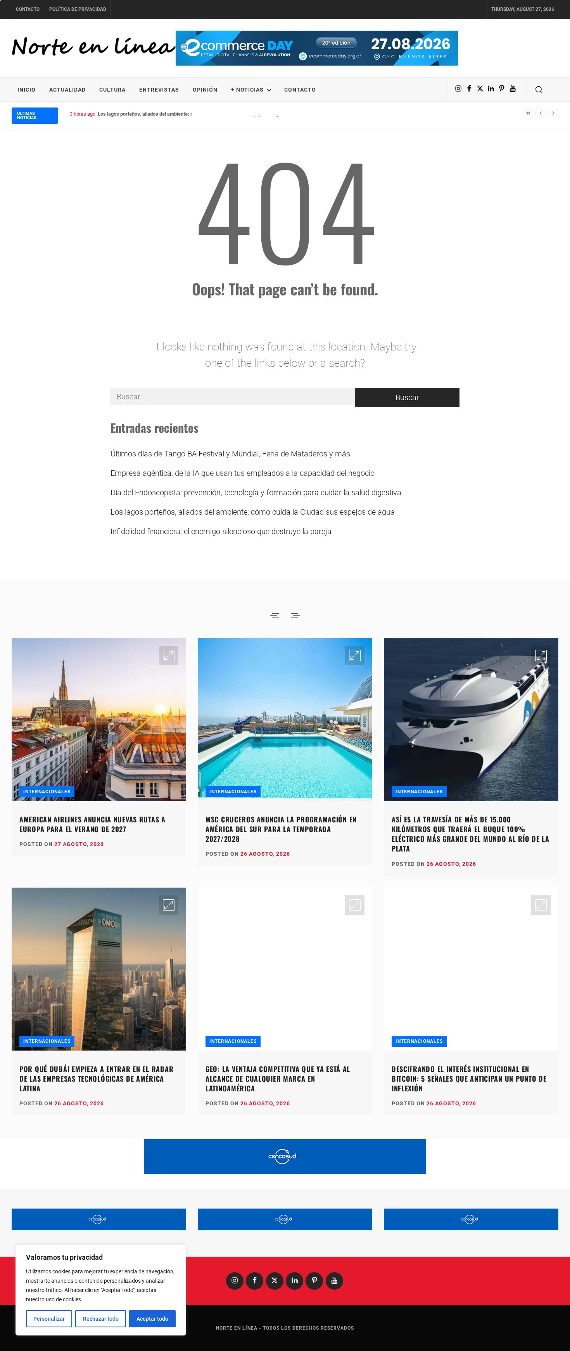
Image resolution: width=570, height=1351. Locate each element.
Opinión (205, 90)
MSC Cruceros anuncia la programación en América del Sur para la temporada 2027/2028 (281, 829)
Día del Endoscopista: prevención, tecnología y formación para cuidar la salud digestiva (256, 492)
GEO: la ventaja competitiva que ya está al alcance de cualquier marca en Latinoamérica (278, 1078)
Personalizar (49, 1319)
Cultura (112, 90)
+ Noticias (247, 90)
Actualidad (67, 90)
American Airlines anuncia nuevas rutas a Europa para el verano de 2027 (92, 824)
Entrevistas (159, 90)
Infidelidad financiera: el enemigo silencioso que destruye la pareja (221, 531)
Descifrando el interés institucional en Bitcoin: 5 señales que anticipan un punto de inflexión (469, 1078)
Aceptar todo (152, 1319)
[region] (101, 1290)
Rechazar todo (101, 1319)
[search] (539, 89)
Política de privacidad (77, 9)
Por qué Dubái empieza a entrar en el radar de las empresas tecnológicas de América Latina (96, 1078)
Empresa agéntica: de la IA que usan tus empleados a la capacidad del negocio (243, 473)
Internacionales (47, 791)
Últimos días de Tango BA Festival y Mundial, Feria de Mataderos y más (230, 453)
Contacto (28, 9)
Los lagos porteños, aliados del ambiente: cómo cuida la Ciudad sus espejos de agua (191, 114)
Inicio (26, 90)
